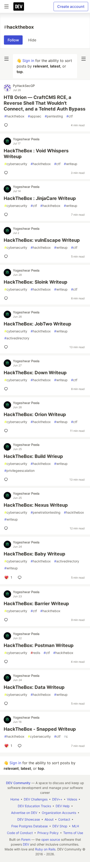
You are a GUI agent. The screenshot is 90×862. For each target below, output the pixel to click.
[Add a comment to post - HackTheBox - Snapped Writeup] (20, 746)
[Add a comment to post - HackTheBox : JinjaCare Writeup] (6, 214)
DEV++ (57, 799)
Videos (72, 799)
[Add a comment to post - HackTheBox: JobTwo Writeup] (6, 347)
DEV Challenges (36, 799)
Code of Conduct (20, 833)
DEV (26, 844)
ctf (69, 116)
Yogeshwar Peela (26, 139)
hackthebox (14, 116)
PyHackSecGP (24, 86)
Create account (70, 6)
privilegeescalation (19, 470)
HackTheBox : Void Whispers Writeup (36, 153)
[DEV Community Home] (18, 6)
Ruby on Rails (45, 849)
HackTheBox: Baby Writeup (34, 554)
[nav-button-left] (6, 58)
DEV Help (63, 806)
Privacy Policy (48, 833)
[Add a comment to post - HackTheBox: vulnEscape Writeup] (6, 256)
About (49, 819)
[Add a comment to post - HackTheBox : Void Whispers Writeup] (6, 172)
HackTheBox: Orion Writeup (35, 414)
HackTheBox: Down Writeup (35, 372)
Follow (13, 40)
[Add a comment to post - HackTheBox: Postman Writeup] (6, 661)
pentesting (54, 116)
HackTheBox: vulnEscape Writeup (42, 240)
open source (50, 839)
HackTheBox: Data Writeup (34, 687)
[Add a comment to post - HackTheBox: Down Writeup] (6, 389)
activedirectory (16, 338)
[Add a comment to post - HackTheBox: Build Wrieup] (6, 479)
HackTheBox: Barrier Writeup (36, 603)
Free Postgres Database (29, 826)
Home (14, 799)
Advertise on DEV (24, 813)
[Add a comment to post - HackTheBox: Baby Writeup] (20, 577)
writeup (70, 164)
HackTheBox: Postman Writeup (39, 645)
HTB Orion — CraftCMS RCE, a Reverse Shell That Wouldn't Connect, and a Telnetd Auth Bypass (44, 103)
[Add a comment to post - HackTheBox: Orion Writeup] (6, 430)
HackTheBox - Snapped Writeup (40, 729)
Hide (32, 40)
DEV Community (18, 783)
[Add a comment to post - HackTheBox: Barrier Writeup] (6, 619)
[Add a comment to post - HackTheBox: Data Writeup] (6, 703)
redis (35, 653)
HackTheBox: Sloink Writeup (35, 282)
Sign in (28, 60)
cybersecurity (15, 164)
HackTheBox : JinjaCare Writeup (40, 198)
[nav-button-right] (83, 58)
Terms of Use (73, 833)
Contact (64, 819)
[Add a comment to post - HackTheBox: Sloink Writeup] (6, 298)
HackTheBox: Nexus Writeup (36, 505)
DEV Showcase (28, 819)
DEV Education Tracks (34, 806)
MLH (75, 826)
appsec (34, 116)
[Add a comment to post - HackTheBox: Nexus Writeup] (6, 528)
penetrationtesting (45, 512)
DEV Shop (59, 826)
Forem (25, 839)
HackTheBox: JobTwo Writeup (37, 324)
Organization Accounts (59, 813)
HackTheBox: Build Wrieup (33, 456)
